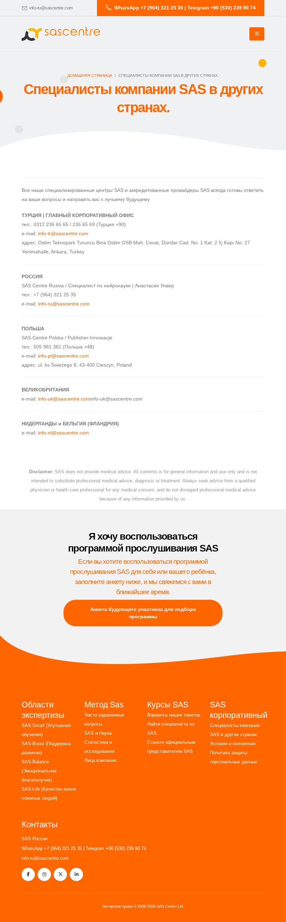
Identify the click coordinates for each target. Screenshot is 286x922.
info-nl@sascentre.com (63, 432)
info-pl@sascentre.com (63, 356)
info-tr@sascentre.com (63, 233)
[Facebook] (28, 874)
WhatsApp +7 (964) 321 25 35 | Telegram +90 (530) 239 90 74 (84, 848)
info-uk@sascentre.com (64, 399)
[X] (60, 874)
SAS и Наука (98, 733)
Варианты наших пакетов (173, 715)
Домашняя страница (89, 75)
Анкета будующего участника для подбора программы (143, 612)
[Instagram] (44, 874)
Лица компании (100, 760)
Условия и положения (233, 743)
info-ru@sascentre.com (51, 8)
